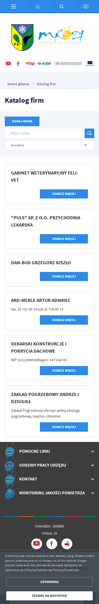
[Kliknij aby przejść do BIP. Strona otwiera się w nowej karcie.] (30, 63)
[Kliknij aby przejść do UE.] (90, 63)
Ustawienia (49, 582)
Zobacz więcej (64, 194)
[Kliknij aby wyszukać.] (89, 133)
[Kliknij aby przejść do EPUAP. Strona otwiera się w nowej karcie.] (44, 63)
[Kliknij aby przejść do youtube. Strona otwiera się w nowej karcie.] (8, 63)
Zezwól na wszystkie (49, 595)
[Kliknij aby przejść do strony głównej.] (37, 6)
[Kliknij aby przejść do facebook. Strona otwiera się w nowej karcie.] (18, 63)
